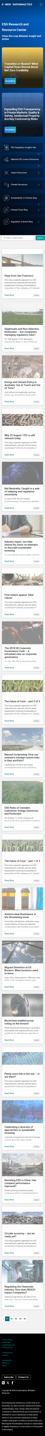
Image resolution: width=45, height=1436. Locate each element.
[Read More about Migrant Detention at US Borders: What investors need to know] (22, 965)
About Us (5, 1363)
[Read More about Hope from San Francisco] (22, 273)
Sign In (4, 1365)
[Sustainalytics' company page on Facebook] (12, 1382)
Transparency (7, 1353)
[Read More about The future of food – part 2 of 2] (22, 699)
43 (16, 1319)
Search (40, 238)
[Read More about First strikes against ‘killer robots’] (22, 593)
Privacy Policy (7, 1340)
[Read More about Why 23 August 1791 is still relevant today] (22, 433)
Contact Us (23, 1377)
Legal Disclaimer (8, 1345)
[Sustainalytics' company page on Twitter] (7, 1382)
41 (7, 1319)
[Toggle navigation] (41, 4)
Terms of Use (7, 1348)
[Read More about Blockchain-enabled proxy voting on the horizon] (22, 1018)
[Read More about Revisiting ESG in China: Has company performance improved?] (22, 1178)
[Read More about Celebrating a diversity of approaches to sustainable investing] (22, 1125)
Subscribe (9, 1377)
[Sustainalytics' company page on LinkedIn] (3, 1382)
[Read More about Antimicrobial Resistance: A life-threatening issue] (22, 912)
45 (25, 1319)
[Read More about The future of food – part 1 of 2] (22, 859)
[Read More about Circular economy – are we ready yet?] (22, 1231)
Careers (5, 1355)
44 (20, 1319)
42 (11, 1319)
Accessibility (7, 1360)
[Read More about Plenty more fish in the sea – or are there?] (22, 1072)
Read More (10, 81)
